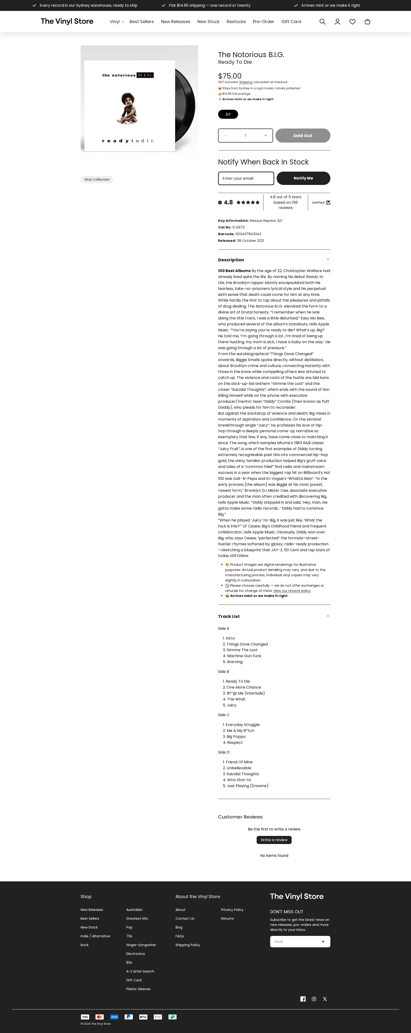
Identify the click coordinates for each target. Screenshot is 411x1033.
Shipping (245, 82)
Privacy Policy (232, 909)
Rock (84, 945)
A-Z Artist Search (140, 971)
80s (129, 962)
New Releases (92, 909)
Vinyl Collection (97, 179)
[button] (116, 21)
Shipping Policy (188, 945)
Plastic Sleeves (138, 989)
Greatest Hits (137, 918)
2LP (228, 114)
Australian (134, 909)
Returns (227, 918)
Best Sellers (90, 918)
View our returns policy (292, 590)
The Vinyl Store (101, 1024)
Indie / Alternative (95, 936)
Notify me (303, 178)
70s (129, 936)
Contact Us (185, 918)
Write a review (274, 840)
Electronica (135, 953)
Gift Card (134, 980)
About (181, 909)
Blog (179, 927)
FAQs (180, 936)
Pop (129, 927)
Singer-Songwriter (141, 945)
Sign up (323, 942)
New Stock (89, 927)
